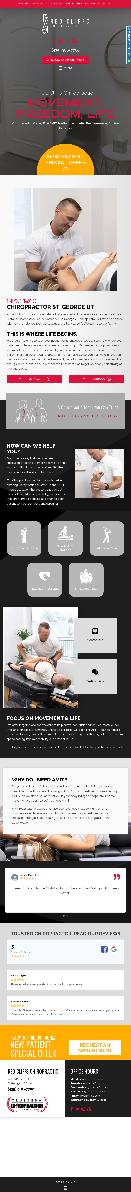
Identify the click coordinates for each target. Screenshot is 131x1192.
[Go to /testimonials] (95, 676)
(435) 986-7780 (66, 50)
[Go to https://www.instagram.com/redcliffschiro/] (67, 41)
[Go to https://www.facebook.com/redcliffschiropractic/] (53, 41)
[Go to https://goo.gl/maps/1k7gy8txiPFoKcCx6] (89, 1109)
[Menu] (65, 1188)
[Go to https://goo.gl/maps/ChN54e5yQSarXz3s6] (74, 41)
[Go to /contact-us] (95, 635)
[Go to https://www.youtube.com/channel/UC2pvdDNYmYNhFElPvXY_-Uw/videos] (60, 41)
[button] (34, 379)
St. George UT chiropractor (78, 319)
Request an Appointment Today (88, 416)
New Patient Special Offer (65, 159)
